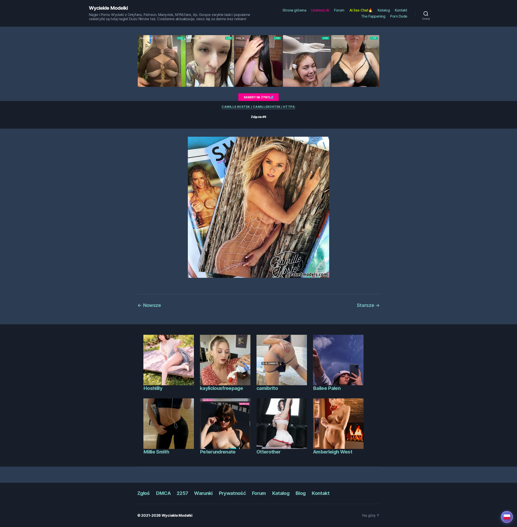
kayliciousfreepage (221, 388)
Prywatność (232, 493)
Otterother (268, 452)
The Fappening (373, 16)
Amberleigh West (332, 452)
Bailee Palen (326, 388)
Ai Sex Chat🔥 (361, 10)
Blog (300, 493)
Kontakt (401, 10)
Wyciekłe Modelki (108, 8)
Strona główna (294, 10)
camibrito (267, 388)
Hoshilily (152, 388)
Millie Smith (156, 452)
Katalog (384, 10)
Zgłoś (143, 493)
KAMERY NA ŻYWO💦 (258, 97)
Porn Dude (398, 16)
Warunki (203, 493)
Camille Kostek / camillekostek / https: (258, 107)
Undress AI (320, 10)
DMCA (163, 493)
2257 (182, 493)
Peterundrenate (218, 452)
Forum (339, 10)
